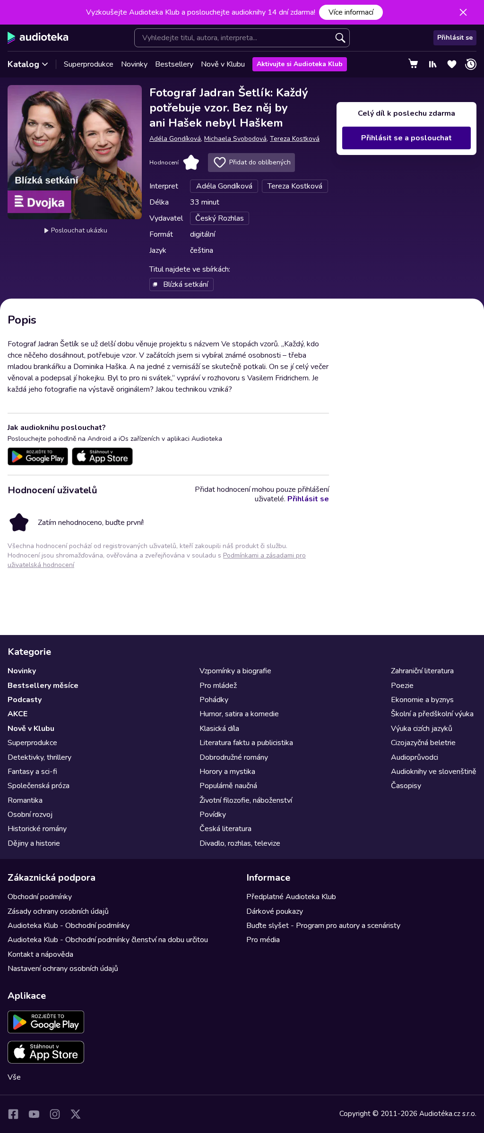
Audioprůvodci (414, 757)
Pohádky (213, 700)
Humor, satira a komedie (239, 714)
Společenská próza (38, 786)
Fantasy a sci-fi (32, 771)
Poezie (402, 685)
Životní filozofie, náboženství (245, 800)
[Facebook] (13, 1114)
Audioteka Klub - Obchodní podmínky (69, 925)
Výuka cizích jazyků (421, 728)
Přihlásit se (455, 37)
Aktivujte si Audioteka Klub (300, 64)
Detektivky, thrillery (39, 757)
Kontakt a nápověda (40, 954)
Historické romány (37, 829)
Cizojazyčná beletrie (423, 743)
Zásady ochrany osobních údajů (58, 911)
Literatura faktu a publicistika (246, 743)
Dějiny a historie (34, 843)
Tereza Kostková (295, 138)
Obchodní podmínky (40, 897)
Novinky (134, 64)
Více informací (350, 12)
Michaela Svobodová (235, 138)
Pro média (263, 940)
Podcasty (25, 700)
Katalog (23, 64)
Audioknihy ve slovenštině (433, 771)
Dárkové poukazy (274, 911)
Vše (14, 1077)
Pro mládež (218, 685)
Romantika (25, 800)
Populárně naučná (228, 786)
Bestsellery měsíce (43, 685)
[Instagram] (54, 1114)
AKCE (17, 714)
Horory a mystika (227, 771)
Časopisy (406, 786)
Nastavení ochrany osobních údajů (63, 968)
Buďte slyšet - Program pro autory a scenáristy (323, 925)
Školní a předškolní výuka (432, 714)
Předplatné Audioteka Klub (291, 897)
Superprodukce (88, 64)
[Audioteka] (38, 38)
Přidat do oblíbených (260, 162)
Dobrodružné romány (233, 757)
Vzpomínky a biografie (235, 671)
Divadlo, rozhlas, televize (239, 843)
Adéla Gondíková (175, 138)
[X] (75, 1114)
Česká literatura (225, 829)
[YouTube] (34, 1114)
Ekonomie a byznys (422, 700)
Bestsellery (174, 64)
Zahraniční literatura (422, 671)
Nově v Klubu (223, 64)
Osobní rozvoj (30, 814)
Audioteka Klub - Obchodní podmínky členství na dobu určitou (108, 940)
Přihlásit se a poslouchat (406, 138)
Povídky (212, 814)
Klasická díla (219, 728)
